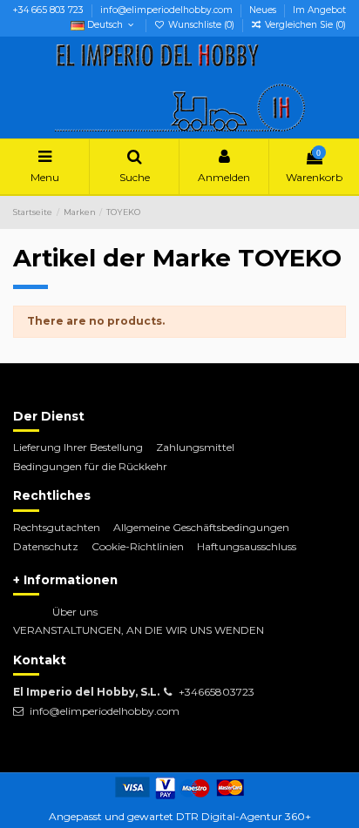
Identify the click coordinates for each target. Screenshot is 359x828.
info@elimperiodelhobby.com (167, 10)
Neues (264, 10)
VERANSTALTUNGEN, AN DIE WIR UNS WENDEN (138, 629)
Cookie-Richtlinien (137, 546)
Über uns (75, 611)
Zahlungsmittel (195, 447)
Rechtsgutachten (56, 527)
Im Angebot (319, 10)
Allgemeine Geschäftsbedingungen (201, 527)
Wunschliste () (201, 24)
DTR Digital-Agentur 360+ (243, 816)
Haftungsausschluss (246, 546)
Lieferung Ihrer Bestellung (78, 447)
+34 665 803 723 (49, 10)
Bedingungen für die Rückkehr (90, 466)
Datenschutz (45, 546)
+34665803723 (216, 691)
